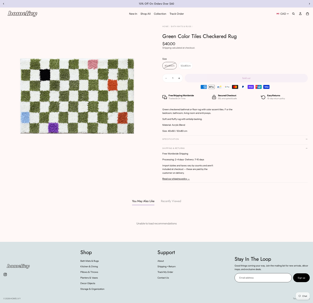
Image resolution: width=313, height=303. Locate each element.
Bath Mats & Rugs (89, 260)
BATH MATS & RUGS (181, 26)
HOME (165, 26)
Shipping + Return (166, 266)
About (160, 260)
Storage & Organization (92, 289)
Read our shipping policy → (176, 178)
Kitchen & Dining (89, 266)
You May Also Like (143, 201)
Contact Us (163, 277)
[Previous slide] (3, 3)
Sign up (301, 277)
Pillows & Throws (89, 272)
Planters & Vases (89, 277)
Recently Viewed (171, 201)
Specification (170, 139)
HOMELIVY (15, 298)
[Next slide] (309, 3)
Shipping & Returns (173, 148)
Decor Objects (87, 283)
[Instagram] (5, 275)
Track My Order (165, 272)
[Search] (293, 13)
